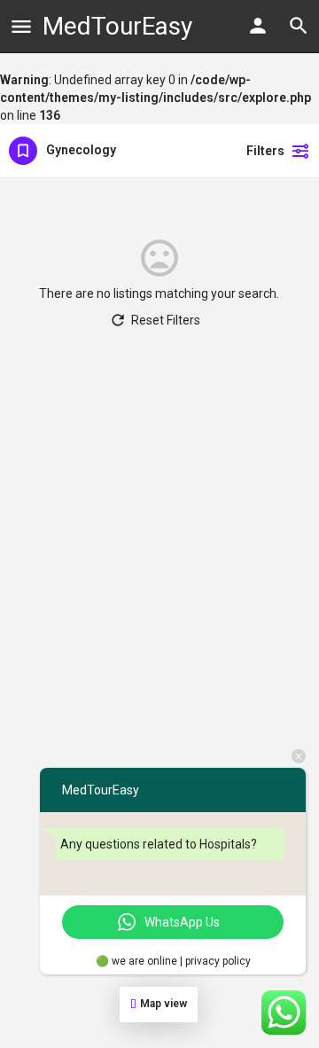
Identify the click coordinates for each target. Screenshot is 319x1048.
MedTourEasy (117, 26)
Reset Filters (165, 320)
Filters (265, 151)
